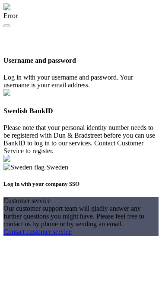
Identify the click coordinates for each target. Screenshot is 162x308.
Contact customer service (37, 231)
